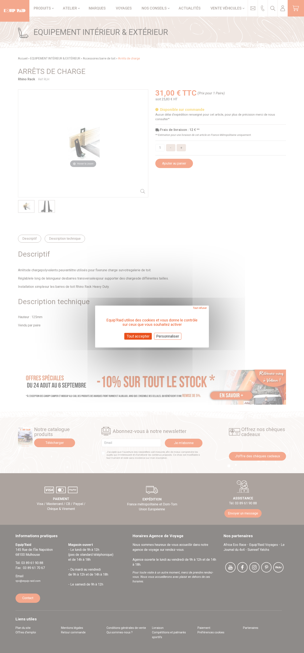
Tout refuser (200, 308)
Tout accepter (138, 336)
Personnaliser (167, 336)
